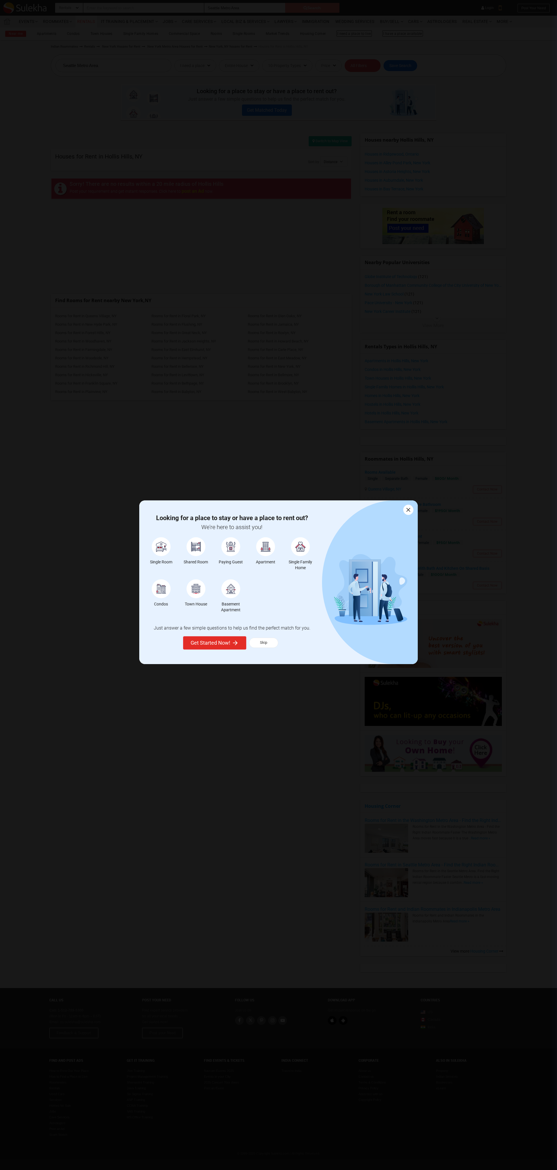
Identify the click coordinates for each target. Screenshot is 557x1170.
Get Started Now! (210, 643)
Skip (263, 642)
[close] (408, 510)
